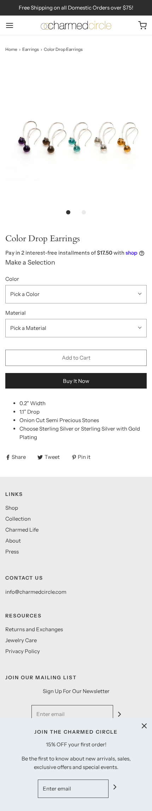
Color (12, 279)
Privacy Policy (22, 651)
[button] (76, 134)
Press (12, 551)
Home (11, 49)
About (13, 540)
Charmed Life (22, 529)
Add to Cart (76, 357)
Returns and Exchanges (34, 629)
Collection (18, 518)
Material (15, 312)
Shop (11, 507)
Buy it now (76, 381)
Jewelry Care (21, 640)
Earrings (30, 49)
